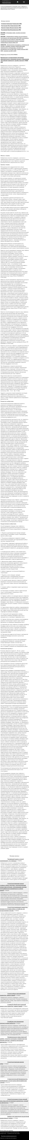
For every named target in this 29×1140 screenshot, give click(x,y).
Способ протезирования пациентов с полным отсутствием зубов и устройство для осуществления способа (14, 909)
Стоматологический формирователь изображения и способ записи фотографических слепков (14, 1080)
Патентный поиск (6, 2)
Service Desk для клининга (6, 1130)
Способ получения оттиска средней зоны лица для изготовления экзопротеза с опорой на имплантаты (14, 1101)
